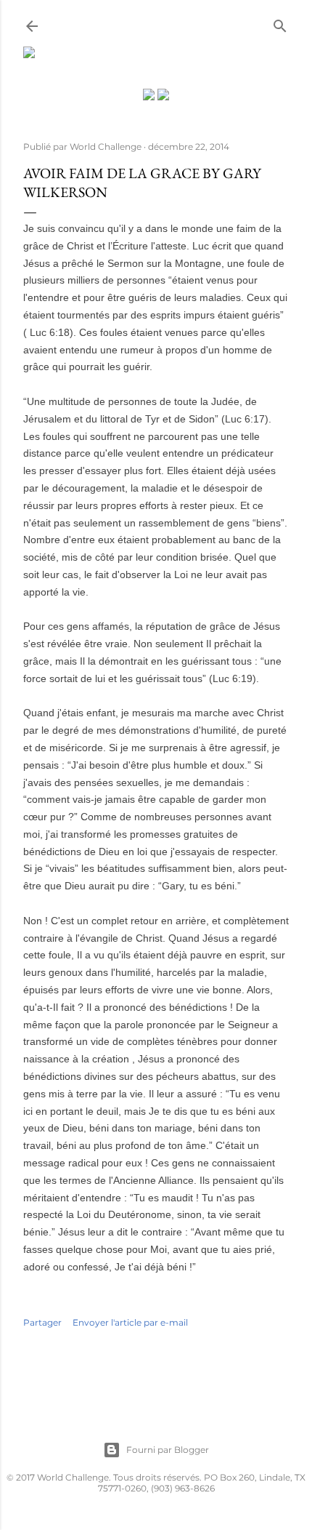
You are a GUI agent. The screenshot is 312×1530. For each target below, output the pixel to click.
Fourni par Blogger (167, 1449)
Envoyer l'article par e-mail (130, 1322)
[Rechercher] (280, 23)
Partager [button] (42, 1322)
